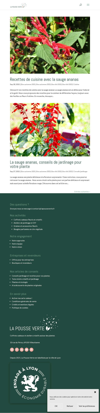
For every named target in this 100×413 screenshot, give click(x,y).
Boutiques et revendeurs (22, 263)
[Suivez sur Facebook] (17, 350)
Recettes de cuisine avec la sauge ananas (44, 79)
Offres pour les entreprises (23, 260)
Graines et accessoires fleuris (25, 226)
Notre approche (18, 240)
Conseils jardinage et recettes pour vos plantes (31, 276)
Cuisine (76, 84)
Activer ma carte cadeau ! (22, 298)
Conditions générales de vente (24, 301)
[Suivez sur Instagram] (12, 350)
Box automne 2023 (43, 84)
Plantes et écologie (20, 282)
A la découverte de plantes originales (27, 285)
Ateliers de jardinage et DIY (25, 223)
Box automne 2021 (28, 84)
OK (56, 406)
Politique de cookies (20, 308)
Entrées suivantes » (82, 191)
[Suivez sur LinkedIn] (22, 350)
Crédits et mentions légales (23, 304)
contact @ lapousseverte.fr (44, 209)
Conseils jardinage (80, 171)
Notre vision (17, 247)
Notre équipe (17, 244)
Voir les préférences (87, 406)
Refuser (70, 406)
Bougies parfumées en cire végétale (28, 229)
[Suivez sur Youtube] (27, 350)
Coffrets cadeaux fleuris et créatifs (28, 220)
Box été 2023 (67, 84)
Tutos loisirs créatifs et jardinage (25, 279)
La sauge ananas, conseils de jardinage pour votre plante (45, 164)
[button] (95, 392)
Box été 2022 (56, 84)
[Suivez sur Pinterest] (31, 350)
